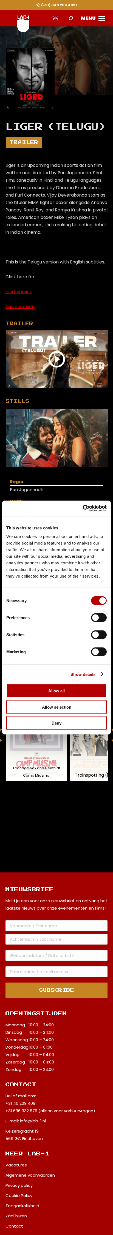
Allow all (56, 691)
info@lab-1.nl (33, 1121)
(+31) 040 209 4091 (59, 5)
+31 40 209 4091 (21, 1103)
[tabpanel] (57, 438)
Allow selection (56, 706)
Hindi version (18, 292)
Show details (82, 674)
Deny (56, 723)
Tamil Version (20, 306)
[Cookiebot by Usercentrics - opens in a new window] (83, 508)
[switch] (99, 617)
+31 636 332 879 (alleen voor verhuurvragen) (50, 1111)
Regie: (17, 481)
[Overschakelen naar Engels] (55, 18)
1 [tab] (62, 471)
